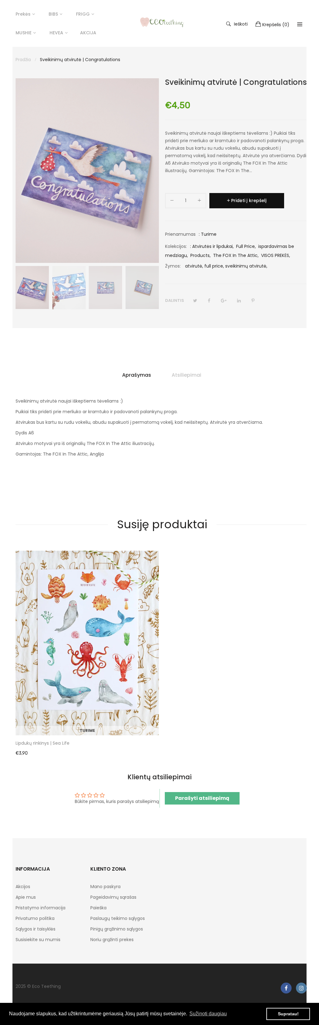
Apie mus (26, 897)
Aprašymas (136, 375)
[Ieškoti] (299, 24)
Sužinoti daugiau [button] (208, 1013)
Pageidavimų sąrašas (113, 897)
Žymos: (173, 266)
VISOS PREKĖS (275, 255)
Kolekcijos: (176, 246)
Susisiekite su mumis (38, 939)
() (275, 25)
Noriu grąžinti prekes (112, 939)
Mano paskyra (105, 886)
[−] (172, 201)
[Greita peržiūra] (157, 724)
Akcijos (23, 886)
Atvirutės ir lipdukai (212, 246)
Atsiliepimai (186, 375)
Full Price (245, 246)
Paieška (98, 908)
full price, (214, 266)
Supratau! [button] (288, 1013)
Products (200, 255)
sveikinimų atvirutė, (246, 266)
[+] (199, 201)
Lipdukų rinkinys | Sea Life (42, 743)
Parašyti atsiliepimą (202, 798)
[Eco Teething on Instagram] (301, 988)
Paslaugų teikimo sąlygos (117, 918)
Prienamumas (180, 234)
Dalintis (174, 300)
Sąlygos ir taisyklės (35, 929)
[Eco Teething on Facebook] (286, 988)
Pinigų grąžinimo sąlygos (116, 929)
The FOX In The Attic (235, 255)
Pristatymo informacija (40, 908)
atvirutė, (194, 266)
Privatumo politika (35, 918)
